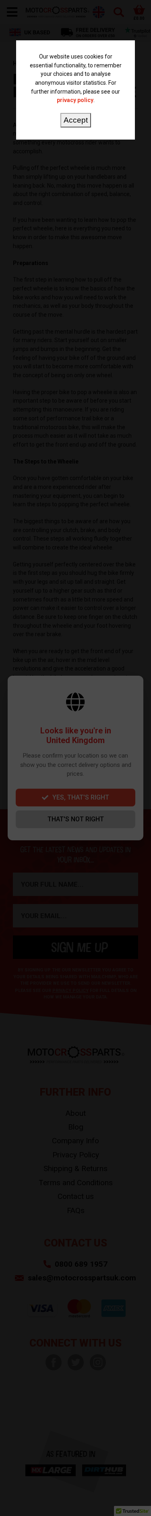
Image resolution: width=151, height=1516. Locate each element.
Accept (76, 120)
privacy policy (75, 100)
